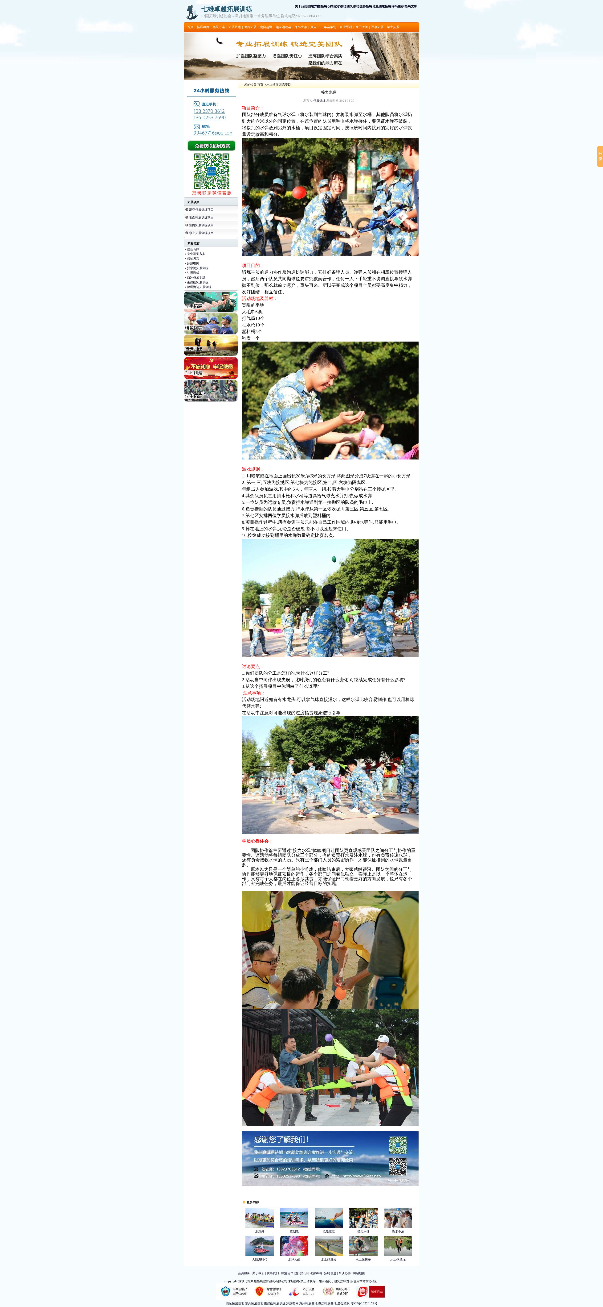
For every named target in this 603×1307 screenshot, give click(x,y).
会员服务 (244, 1273)
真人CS (315, 27)
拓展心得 (327, 6)
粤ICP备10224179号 (363, 1303)
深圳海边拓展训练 (199, 287)
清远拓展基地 (235, 1303)
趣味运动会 (283, 27)
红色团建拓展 (382, 6)
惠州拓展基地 (308, 1303)
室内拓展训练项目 (201, 225)
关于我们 (301, 6)
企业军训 (346, 27)
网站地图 (359, 1273)
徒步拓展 (366, 6)
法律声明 (316, 1273)
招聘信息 (330, 1273)
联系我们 (273, 1273)
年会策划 (330, 27)
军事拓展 (377, 27)
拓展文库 (411, 6)
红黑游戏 (193, 273)
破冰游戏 (340, 6)
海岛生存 (398, 6)
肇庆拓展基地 (327, 1303)
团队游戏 (353, 6)
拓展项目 (203, 27)
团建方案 (314, 6)
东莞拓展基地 (254, 1303)
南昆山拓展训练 (197, 282)
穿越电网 (193, 263)
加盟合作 (287, 1273)
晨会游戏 (343, 1303)
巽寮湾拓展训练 (197, 268)
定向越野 (266, 27)
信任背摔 (193, 249)
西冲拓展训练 (196, 277)
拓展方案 (219, 27)
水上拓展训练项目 (201, 233)
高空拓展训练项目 (201, 209)
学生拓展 (393, 27)
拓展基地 (234, 27)
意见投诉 (301, 1273)
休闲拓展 (250, 27)
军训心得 (344, 1273)
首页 (190, 27)
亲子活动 (361, 27)
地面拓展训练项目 (201, 217)
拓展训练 (319, 100)
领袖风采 (193, 258)
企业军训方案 (196, 254)
